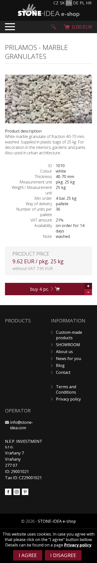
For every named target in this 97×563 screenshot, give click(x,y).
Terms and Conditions (66, 389)
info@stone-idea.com (21, 425)
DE (75, 3)
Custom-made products (69, 335)
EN (69, 3)
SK (62, 3)
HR (89, 3)
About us (64, 351)
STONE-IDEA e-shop (57, 521)
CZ (55, 3)
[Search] (53, 27)
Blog (60, 365)
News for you (68, 358)
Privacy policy (68, 399)
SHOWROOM (68, 344)
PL (82, 3)
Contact (63, 372)
